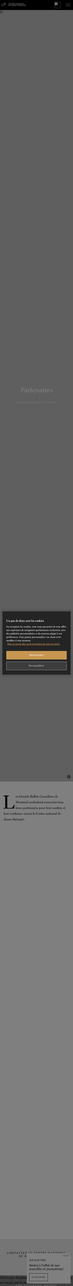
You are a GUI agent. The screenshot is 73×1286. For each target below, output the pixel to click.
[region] (36, 643)
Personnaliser (36, 665)
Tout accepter (36, 655)
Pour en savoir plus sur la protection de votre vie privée (33, 644)
